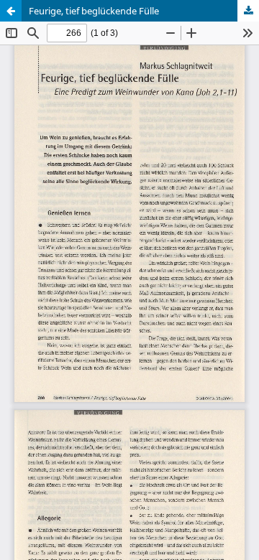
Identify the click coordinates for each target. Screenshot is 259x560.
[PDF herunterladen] (248, 11)
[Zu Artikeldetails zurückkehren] (11, 11)
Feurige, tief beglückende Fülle (94, 10)
